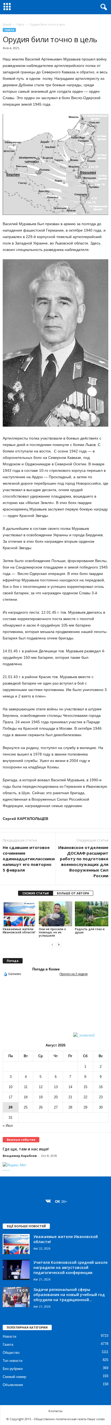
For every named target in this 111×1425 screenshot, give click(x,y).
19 (41, 1097)
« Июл (8, 1126)
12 (41, 1087)
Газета (20, 24)
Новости (9, 1336)
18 (25, 1097)
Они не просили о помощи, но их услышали (52, 932)
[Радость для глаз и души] (91, 913)
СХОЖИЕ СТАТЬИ (35, 893)
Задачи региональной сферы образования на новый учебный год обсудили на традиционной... (69, 1294)
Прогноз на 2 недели (74, 974)
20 (56, 1097)
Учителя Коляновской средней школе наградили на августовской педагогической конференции (70, 1267)
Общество (11, 1353)
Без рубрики (13, 1369)
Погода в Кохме (46, 969)
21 (70, 1097)
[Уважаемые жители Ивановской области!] (19, 913)
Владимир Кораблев (20, 1156)
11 (25, 1087)
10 (10, 1087)
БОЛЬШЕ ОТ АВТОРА (73, 893)
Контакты (55, 1411)
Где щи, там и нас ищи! (26, 1148)
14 (70, 1087)
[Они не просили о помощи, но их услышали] (55, 913)
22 (85, 1097)
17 (10, 1097)
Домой (7, 24)
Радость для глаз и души (90, 930)
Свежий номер (14, 1377)
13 (56, 1087)
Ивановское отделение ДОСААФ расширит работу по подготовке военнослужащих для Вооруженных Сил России (83, 861)
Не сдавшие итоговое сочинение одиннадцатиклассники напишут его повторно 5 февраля (29, 859)
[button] (103, 7)
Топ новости (12, 1361)
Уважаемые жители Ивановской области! (19, 930)
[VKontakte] (49, 1202)
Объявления (13, 1385)
